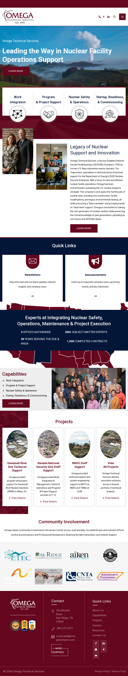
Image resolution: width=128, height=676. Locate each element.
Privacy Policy (102, 671)
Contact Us (99, 635)
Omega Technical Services (28, 671)
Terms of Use (118, 671)
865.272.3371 (65, 628)
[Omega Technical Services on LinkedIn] (104, 643)
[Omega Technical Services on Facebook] (96, 643)
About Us (97, 610)
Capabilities (99, 615)
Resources (98, 630)
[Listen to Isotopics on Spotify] (96, 649)
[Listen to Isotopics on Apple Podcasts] (104, 649)
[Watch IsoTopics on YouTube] (96, 656)
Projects (97, 620)
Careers (97, 625)
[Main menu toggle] (122, 17)
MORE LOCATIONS (57, 650)
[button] (114, 17)
